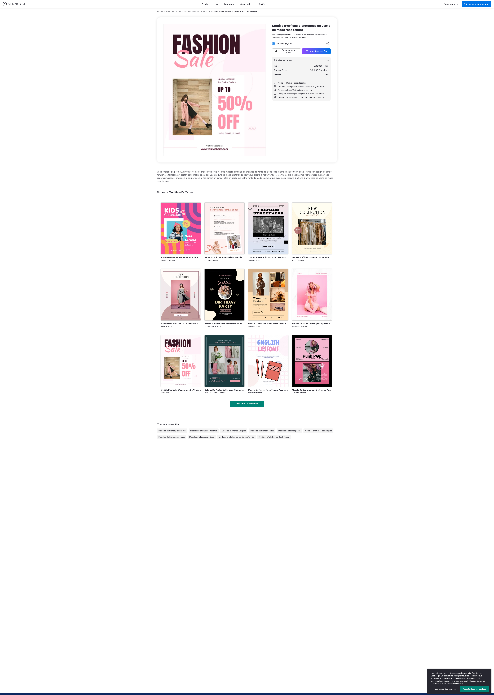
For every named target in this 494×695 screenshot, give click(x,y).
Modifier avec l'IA (318, 51)
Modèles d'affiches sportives (201, 437)
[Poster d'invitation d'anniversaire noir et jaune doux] (224, 294)
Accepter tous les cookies (474, 689)
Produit (205, 4)
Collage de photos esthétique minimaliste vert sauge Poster (224, 390)
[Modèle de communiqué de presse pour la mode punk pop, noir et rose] (312, 361)
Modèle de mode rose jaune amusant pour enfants (181, 257)
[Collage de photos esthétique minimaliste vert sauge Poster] (224, 361)
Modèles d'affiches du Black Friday (274, 437)
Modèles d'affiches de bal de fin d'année (236, 437)
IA (217, 4)
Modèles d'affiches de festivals (203, 431)
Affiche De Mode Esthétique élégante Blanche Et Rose (312, 324)
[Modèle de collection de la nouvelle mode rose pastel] (181, 294)
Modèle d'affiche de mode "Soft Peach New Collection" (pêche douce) (312, 257)
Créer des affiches (173, 11)
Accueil (160, 11)
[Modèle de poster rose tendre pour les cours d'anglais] (268, 361)
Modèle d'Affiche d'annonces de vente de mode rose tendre (181, 390)
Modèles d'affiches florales (262, 431)
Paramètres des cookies (445, 689)
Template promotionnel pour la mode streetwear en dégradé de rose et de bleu (268, 257)
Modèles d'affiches (192, 11)
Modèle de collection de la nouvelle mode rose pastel (181, 324)
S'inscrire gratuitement (476, 4)
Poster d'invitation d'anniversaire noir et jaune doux (224, 324)
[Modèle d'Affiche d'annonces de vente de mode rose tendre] (181, 361)
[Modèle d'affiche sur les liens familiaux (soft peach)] (224, 228)
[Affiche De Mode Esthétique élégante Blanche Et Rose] (312, 294)
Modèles (229, 4)
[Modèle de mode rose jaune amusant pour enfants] (181, 228)
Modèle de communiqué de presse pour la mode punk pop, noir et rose (312, 390)
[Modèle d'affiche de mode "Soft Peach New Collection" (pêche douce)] (312, 228)
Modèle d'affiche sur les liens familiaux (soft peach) (224, 257)
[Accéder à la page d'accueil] (14, 4)
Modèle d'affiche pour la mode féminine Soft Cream (268, 324)
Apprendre (246, 4)
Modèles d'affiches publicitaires (172, 431)
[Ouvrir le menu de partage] (328, 43)
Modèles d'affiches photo (289, 431)
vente (205, 11)
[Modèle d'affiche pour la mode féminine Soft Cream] (268, 294)
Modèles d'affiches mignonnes (171, 437)
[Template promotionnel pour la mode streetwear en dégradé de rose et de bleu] (268, 228)
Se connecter (451, 4)
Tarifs (262, 4)
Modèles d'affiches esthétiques (318, 431)
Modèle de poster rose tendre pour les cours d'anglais (268, 390)
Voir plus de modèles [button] (247, 403)
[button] (286, 51)
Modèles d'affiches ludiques (234, 431)
